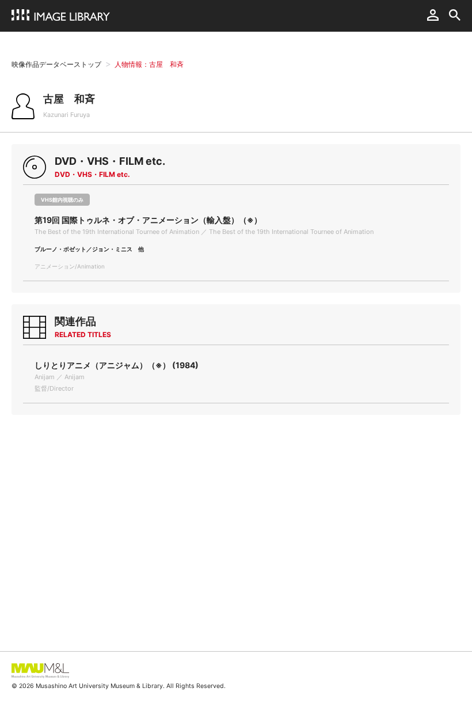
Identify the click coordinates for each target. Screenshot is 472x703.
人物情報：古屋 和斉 (149, 64)
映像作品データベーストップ (56, 64)
